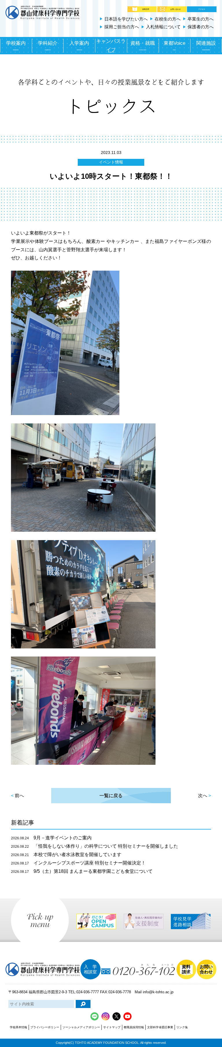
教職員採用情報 (134, 1027)
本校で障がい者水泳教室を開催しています (66, 854)
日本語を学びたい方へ (126, 18)
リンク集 (182, 1027)
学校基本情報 (18, 1027)
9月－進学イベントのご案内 (51, 837)
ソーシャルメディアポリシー (81, 1027)
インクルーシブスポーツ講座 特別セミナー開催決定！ (78, 862)
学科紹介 (48, 45)
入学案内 (79, 45)
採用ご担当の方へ (121, 26)
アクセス (201, 9)
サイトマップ (112, 1027)
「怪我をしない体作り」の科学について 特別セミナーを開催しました (94, 846)
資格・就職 (142, 45)
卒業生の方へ (201, 18)
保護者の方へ (201, 26)
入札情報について (163, 26)
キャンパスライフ (111, 45)
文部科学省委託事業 (160, 1027)
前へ (19, 795)
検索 (83, 1004)
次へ (202, 795)
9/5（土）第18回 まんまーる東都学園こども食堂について (82, 871)
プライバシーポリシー (44, 1027)
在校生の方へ (168, 18)
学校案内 (16, 45)
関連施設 (206, 45)
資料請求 (145, 9)
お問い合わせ (175, 9)
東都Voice (174, 45)
